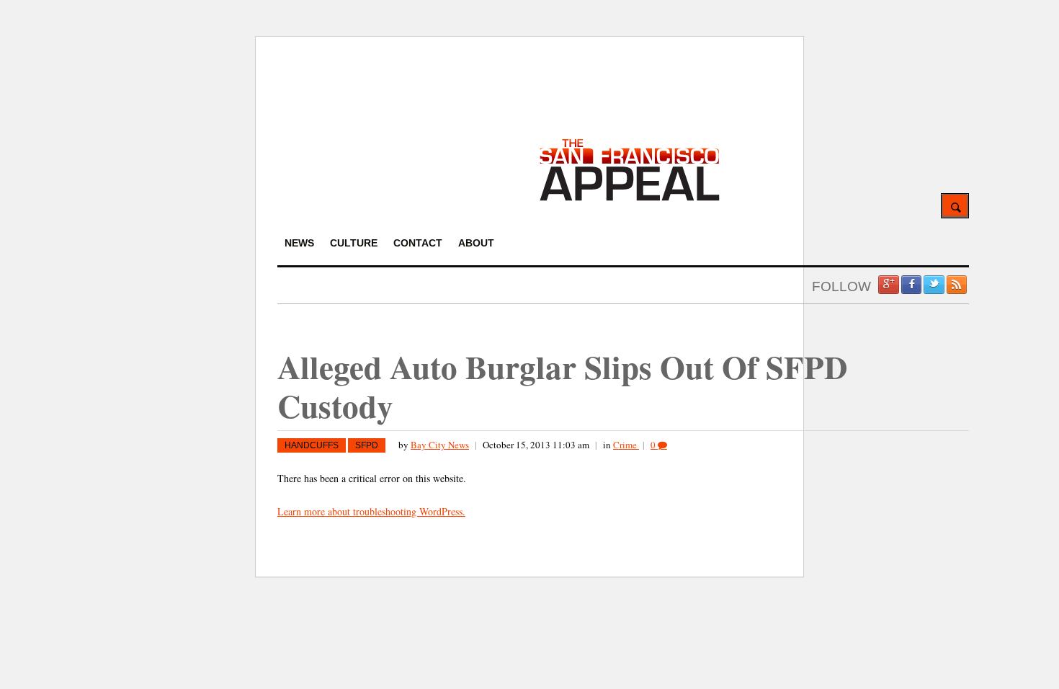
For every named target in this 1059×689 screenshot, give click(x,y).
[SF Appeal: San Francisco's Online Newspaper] (630, 198)
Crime (626, 444)
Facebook (911, 284)
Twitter (934, 284)
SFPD (366, 445)
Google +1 (888, 284)
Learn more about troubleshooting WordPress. (371, 511)
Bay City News (440, 444)
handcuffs (312, 445)
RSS (957, 284)
